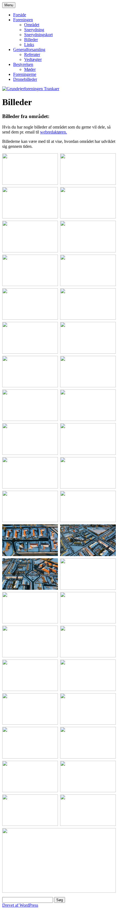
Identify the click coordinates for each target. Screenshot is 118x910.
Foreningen (23, 19)
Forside (19, 14)
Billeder (31, 39)
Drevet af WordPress (20, 905)
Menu (8, 5)
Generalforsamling (29, 49)
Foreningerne (24, 74)
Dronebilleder (25, 79)
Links (29, 44)
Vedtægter (33, 59)
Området (31, 24)
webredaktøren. (53, 132)
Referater (32, 54)
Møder (30, 69)
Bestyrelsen (23, 64)
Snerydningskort (38, 34)
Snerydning (34, 29)
